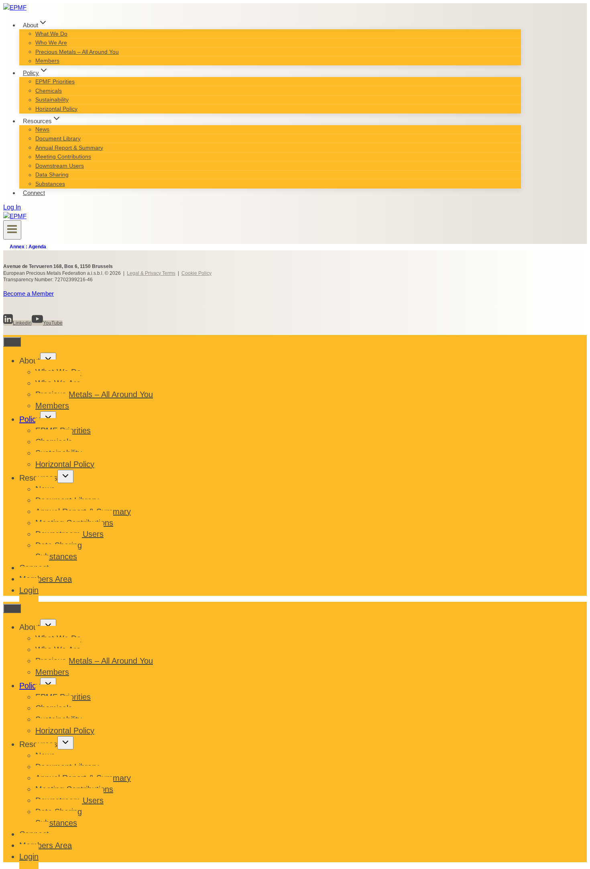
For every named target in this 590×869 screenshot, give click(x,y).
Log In (12, 207)
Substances (50, 184)
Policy (29, 419)
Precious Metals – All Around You (77, 52)
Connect (34, 192)
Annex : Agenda (28, 247)
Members (47, 61)
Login (29, 590)
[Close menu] (12, 341)
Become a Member (28, 293)
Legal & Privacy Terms (151, 273)
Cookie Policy (196, 273)
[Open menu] (12, 230)
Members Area (45, 579)
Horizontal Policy (56, 109)
